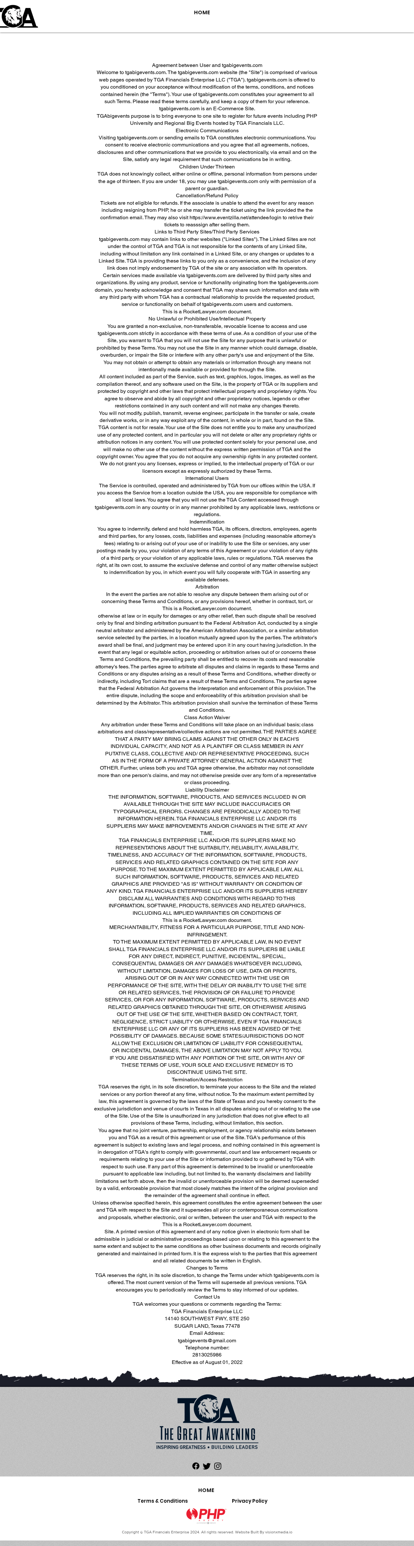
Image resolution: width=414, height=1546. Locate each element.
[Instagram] (218, 1466)
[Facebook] (196, 1466)
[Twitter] (207, 1466)
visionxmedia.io (278, 1532)
